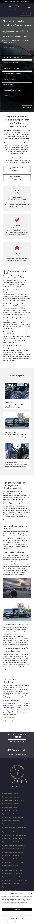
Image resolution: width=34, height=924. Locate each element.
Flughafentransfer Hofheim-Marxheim (13, 852)
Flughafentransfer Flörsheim (10, 814)
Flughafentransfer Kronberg (10, 890)
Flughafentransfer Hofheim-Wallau (12, 855)
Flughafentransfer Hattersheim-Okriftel (13, 832)
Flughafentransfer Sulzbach (10, 865)
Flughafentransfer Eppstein (10, 807)
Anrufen (24, 14)
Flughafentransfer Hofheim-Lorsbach (13, 849)
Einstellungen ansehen (17, 918)
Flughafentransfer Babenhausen (11, 797)
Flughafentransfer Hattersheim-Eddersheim (15, 824)
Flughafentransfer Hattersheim (11, 820)
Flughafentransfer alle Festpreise (16, 169)
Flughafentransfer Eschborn (10, 810)
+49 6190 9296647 (15, 741)
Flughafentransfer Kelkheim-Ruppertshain (14, 880)
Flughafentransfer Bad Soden (10, 804)
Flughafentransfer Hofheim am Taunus (13, 838)
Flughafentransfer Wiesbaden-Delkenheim (14, 827)
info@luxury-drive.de (16, 755)
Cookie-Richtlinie (11, 921)
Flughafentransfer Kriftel (9, 887)
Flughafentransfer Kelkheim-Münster (13, 877)
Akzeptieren (17, 909)
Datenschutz (18, 921)
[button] (31, 893)
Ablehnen (17, 914)
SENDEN (26, 107)
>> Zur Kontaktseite (9, 721)
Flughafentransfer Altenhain (10, 794)
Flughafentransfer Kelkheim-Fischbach (13, 862)
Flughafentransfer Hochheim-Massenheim (14, 835)
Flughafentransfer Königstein (10, 883)
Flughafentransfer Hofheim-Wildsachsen (14, 859)
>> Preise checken (8, 717)
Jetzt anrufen (9, 47)
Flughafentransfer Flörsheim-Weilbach (13, 817)
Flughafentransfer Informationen (16, 177)
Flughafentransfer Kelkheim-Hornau (12, 870)
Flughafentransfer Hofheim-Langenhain (13, 845)
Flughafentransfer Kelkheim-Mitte (12, 873)
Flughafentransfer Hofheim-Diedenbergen (14, 842)
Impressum (24, 921)
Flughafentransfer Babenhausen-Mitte (13, 800)
